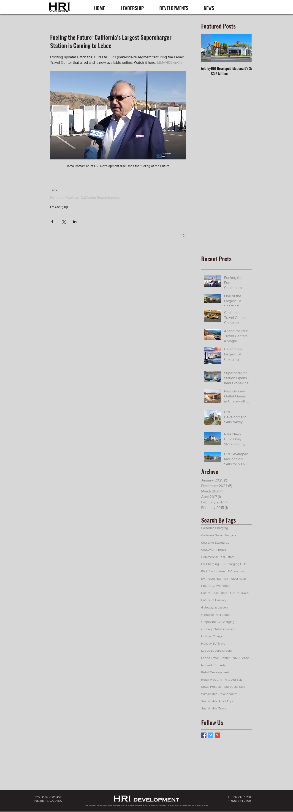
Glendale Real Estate (216, 614)
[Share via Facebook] (52, 221)
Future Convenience (215, 585)
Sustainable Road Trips (217, 701)
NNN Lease (241, 658)
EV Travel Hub (211, 578)
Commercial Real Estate (217, 557)
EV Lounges (236, 571)
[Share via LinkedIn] (75, 221)
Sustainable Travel (214, 708)
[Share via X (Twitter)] (63, 221)
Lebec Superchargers (216, 650)
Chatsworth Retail (213, 549)
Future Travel (239, 593)
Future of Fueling (64, 197)
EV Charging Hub (234, 564)
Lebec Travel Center (215, 658)
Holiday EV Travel (213, 643)
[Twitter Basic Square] (210, 735)
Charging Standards (215, 542)
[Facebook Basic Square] (203, 735)
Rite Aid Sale (234, 679)
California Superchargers (100, 197)
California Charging (214, 528)
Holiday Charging (213, 636)
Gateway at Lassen (214, 607)
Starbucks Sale (234, 686)
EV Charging (59, 207)
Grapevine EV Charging (217, 622)
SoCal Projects (211, 686)
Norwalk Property (213, 665)
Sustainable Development (219, 694)
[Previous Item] (208, 48)
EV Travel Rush (235, 578)
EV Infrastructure (213, 571)
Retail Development (215, 672)
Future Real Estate (214, 593)
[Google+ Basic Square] (217, 735)
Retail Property (211, 679)
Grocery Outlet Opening (218, 629)
